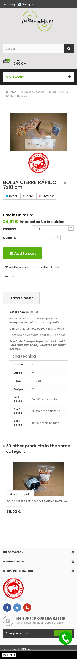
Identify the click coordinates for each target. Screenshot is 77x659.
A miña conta (13, 562)
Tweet (12, 196)
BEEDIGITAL (24, 649)
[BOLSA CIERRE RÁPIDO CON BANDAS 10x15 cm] (38, 479)
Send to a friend (48, 267)
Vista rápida (22, 494)
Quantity (9, 238)
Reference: (17, 312)
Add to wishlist (18, 267)
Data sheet (21, 298)
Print (12, 276)
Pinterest (47, 196)
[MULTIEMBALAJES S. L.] (38, 21)
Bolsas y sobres (34, 92)
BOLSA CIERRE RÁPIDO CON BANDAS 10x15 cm (37, 501)
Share (28, 196)
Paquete (10, 229)
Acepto (9, 655)
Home (12, 92)
